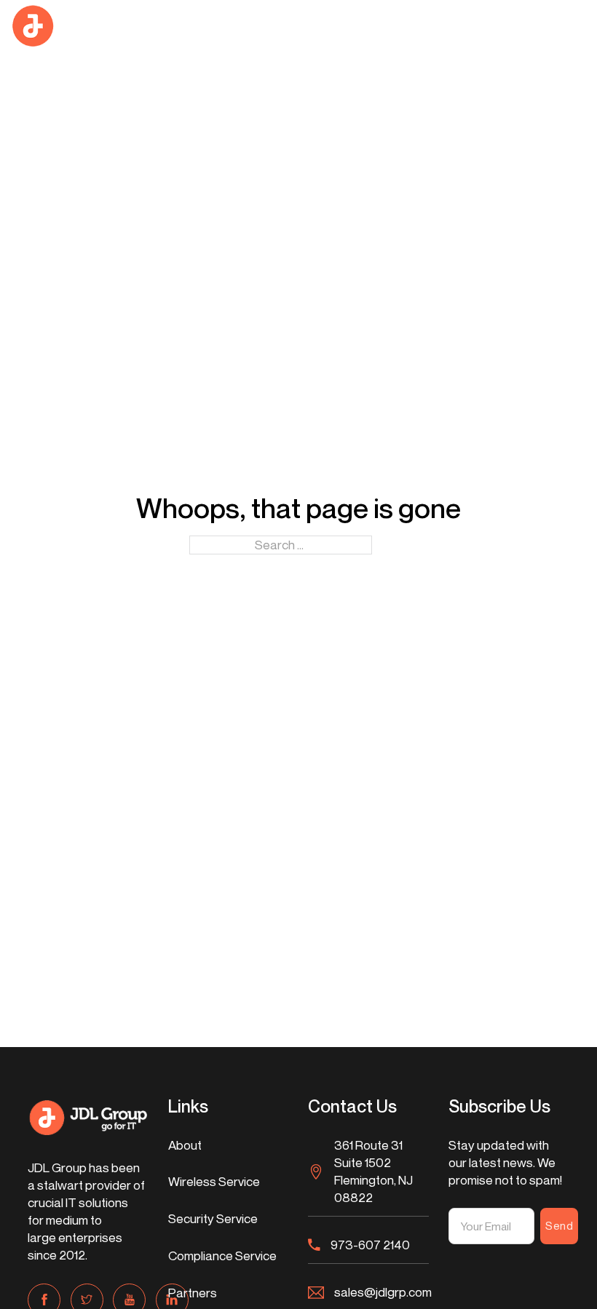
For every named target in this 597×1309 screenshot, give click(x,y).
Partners (192, 1292)
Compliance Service (222, 1255)
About (185, 1145)
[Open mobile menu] (580, 26)
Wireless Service (214, 1181)
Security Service (213, 1218)
